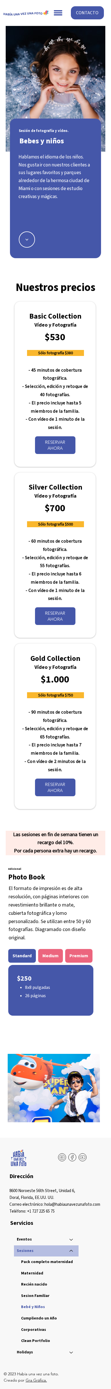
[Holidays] (71, 1352)
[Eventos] (71, 1239)
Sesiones (25, 1251)
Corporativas (33, 1330)
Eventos (24, 1239)
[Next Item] (90, 1087)
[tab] (22, 956)
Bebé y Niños (33, 1307)
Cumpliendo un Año (39, 1318)
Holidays (25, 1352)
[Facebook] (72, 1157)
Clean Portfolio (35, 1341)
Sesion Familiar (35, 1296)
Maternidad (32, 1273)
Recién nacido (34, 1284)
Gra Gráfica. (36, 1380)
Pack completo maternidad (47, 1262)
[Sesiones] (71, 1251)
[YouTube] (83, 1157)
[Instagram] (62, 1157)
